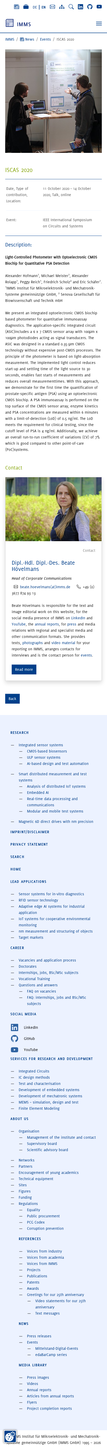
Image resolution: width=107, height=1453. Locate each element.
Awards (33, 1288)
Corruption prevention (45, 1228)
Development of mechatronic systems (50, 1096)
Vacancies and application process (47, 960)
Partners (25, 1166)
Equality (33, 1210)
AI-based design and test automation (58, 763)
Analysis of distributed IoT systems (56, 786)
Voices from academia (45, 1257)
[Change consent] (10, 1436)
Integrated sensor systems (41, 745)
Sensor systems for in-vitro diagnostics (51, 894)
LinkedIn (78, 618)
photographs (32, 642)
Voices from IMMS (42, 1263)
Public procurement (43, 1216)
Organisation (29, 1131)
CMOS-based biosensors (47, 751)
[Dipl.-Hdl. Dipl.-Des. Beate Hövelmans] (53, 508)
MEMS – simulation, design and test (48, 1102)
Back (12, 698)
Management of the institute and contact (61, 1137)
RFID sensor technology (38, 900)
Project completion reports (49, 1408)
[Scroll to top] (95, 1441)
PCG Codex (36, 1222)
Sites (23, 1185)
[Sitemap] (62, 6)
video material (63, 642)
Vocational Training (34, 979)
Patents (33, 1282)
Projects (34, 1270)
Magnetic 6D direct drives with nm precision (56, 821)
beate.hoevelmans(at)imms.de (45, 587)
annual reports (47, 624)
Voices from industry (44, 1251)
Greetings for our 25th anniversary (55, 1294)
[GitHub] (90, 6)
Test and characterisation (40, 1083)
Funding (25, 1197)
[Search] (71, 6)
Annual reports (39, 1390)
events (86, 655)
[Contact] (52, 6)
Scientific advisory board (47, 1150)
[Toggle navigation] (99, 23)
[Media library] (26, 6)
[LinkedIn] (80, 6)
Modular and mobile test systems (55, 811)
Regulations (28, 1203)
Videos (32, 1383)
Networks (27, 1160)
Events (32, 1342)
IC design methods (34, 1077)
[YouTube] (99, 6)
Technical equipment (36, 1178)
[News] (16, 6)
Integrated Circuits (34, 1071)
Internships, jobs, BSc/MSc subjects (48, 972)
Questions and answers (38, 985)
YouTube (19, 624)
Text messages (47, 1313)
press (71, 624)
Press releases (39, 1336)
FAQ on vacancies (41, 991)
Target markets (31, 937)
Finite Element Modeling (39, 1108)
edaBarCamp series (51, 1354)
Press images (38, 1377)
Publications (37, 1276)
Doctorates (28, 966)
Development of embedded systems (49, 1089)
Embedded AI (38, 792)
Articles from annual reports (50, 1396)
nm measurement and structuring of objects (56, 931)
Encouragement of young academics (49, 1172)
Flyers (32, 1402)
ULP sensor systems (44, 757)
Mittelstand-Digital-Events (56, 1348)
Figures (25, 1191)
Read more (24, 669)
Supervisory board (42, 1143)
